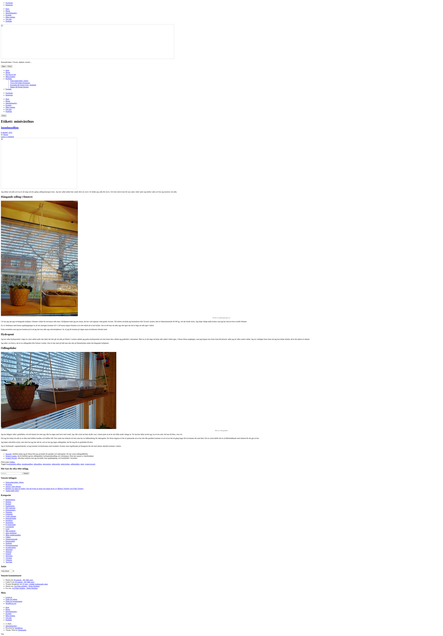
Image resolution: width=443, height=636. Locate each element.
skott (82, 464)
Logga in (9, 597)
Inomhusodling (10, 127)
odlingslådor (75, 464)
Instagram (9, 5)
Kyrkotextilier (11, 525)
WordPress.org (11, 603)
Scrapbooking (11, 547)
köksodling (38, 464)
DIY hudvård (10, 508)
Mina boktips (10, 17)
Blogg (8, 11)
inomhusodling (27, 464)
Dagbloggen (10, 506)
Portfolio (9, 21)
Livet (7, 529)
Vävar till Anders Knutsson (20, 83)
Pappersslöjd (10, 541)
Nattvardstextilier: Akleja (19, 81)
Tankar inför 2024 (12, 491)
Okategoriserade (11, 539)
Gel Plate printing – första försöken (27, 586)
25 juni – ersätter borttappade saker (35, 584)
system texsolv (90, 464)
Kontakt (8, 15)
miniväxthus (65, 464)
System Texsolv (11, 458)
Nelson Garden (11, 456)
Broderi (8, 504)
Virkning (9, 560)
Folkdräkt (9, 514)
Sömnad (9, 552)
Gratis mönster (11, 516)
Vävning (9, 558)
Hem (7, 9)
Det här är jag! (11, 75)
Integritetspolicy (11, 13)
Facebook (9, 3)
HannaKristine (11, 518)
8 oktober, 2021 (6, 132)
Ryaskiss (9, 484)
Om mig (9, 19)
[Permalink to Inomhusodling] (39, 188)
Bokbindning (10, 500)
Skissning (9, 550)
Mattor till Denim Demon (19, 87)
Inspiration (9, 523)
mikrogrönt (56, 464)
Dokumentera (10, 510)
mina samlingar (11, 533)
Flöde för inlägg (11, 599)
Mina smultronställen (13, 535)
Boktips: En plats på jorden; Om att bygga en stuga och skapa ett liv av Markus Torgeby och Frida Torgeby (45, 489)
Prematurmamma (12, 545)
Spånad (8, 554)
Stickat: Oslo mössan (13, 487)
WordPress (19, 628)
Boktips (8, 502)
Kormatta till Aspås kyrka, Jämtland (23, 85)
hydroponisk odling (14, 464)
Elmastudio (22, 630)
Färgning (9, 512)
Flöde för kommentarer (14, 601)
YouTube (9, 562)
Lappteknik (10, 527)
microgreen (47, 464)
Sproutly (9, 454)
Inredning (9, 520)
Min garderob (10, 531)
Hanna (5, 135)
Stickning (9, 556)
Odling (12, 462)
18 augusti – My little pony (23, 580)
